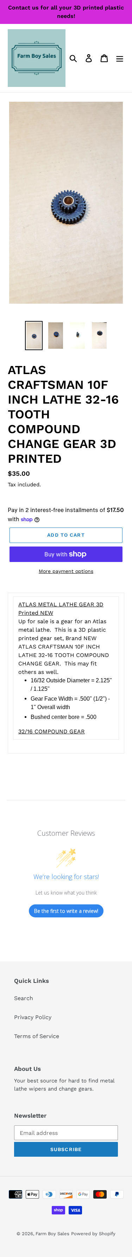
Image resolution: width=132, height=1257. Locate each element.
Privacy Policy (32, 1017)
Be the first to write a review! (66, 911)
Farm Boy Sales (52, 1233)
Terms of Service (36, 1036)
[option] (34, 335)
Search (23, 998)
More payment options (66, 571)
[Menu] (119, 58)
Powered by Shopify (93, 1233)
